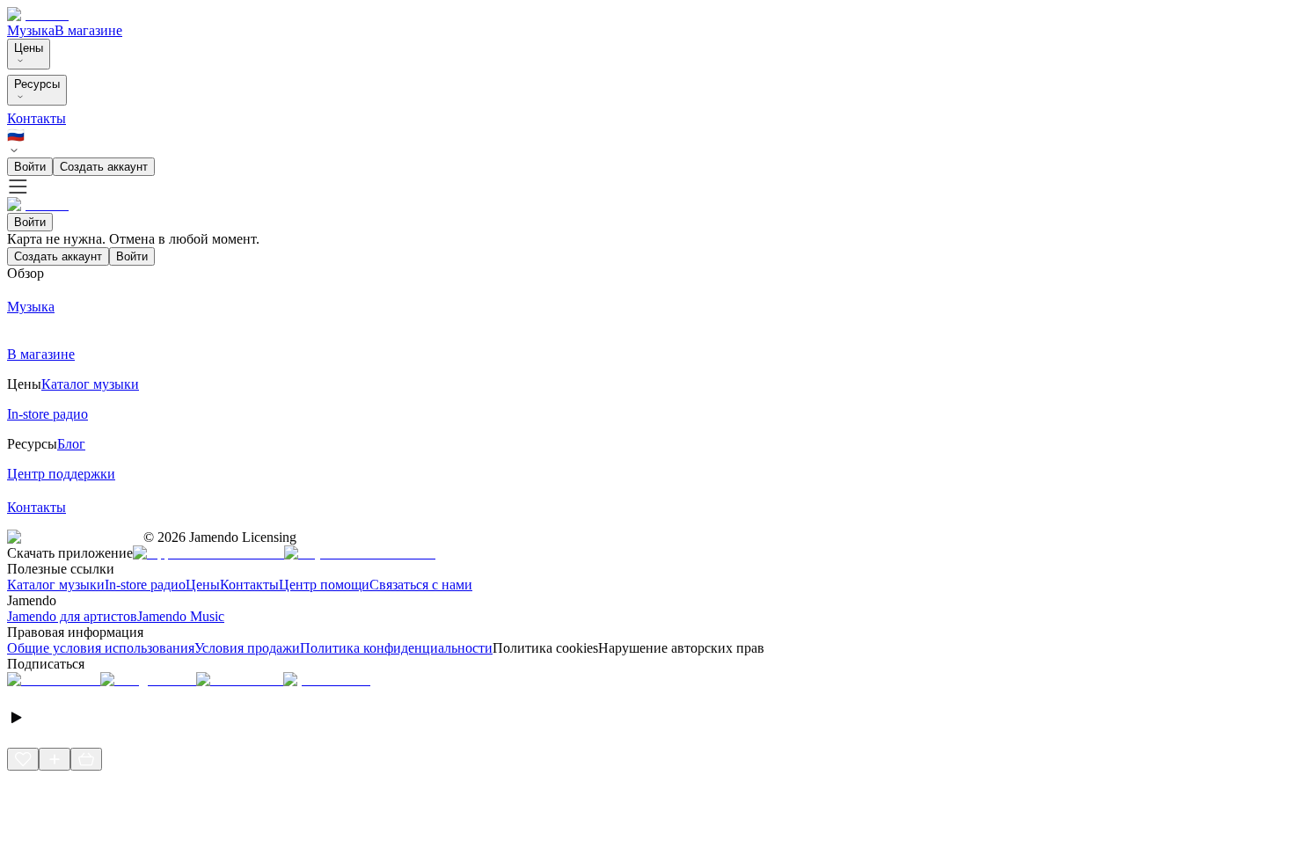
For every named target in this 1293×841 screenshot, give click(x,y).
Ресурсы (37, 84)
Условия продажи (247, 647)
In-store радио (145, 584)
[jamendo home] (38, 14)
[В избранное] (23, 759)
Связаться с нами (420, 584)
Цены (28, 48)
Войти (30, 166)
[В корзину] (86, 759)
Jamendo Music (180, 616)
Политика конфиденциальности (396, 647)
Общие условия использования (100, 647)
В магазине (88, 30)
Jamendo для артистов (72, 616)
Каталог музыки (56, 584)
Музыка (31, 30)
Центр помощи (324, 584)
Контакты (36, 118)
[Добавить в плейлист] (54, 759)
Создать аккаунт (104, 166)
